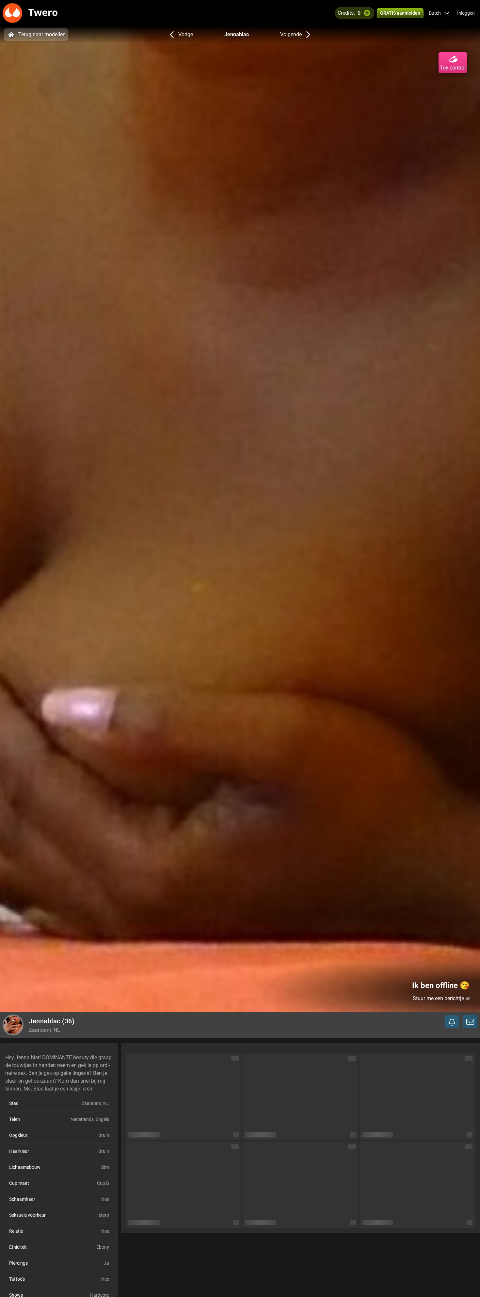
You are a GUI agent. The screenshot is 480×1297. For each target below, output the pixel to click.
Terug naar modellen (42, 34)
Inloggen (466, 13)
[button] (439, 13)
